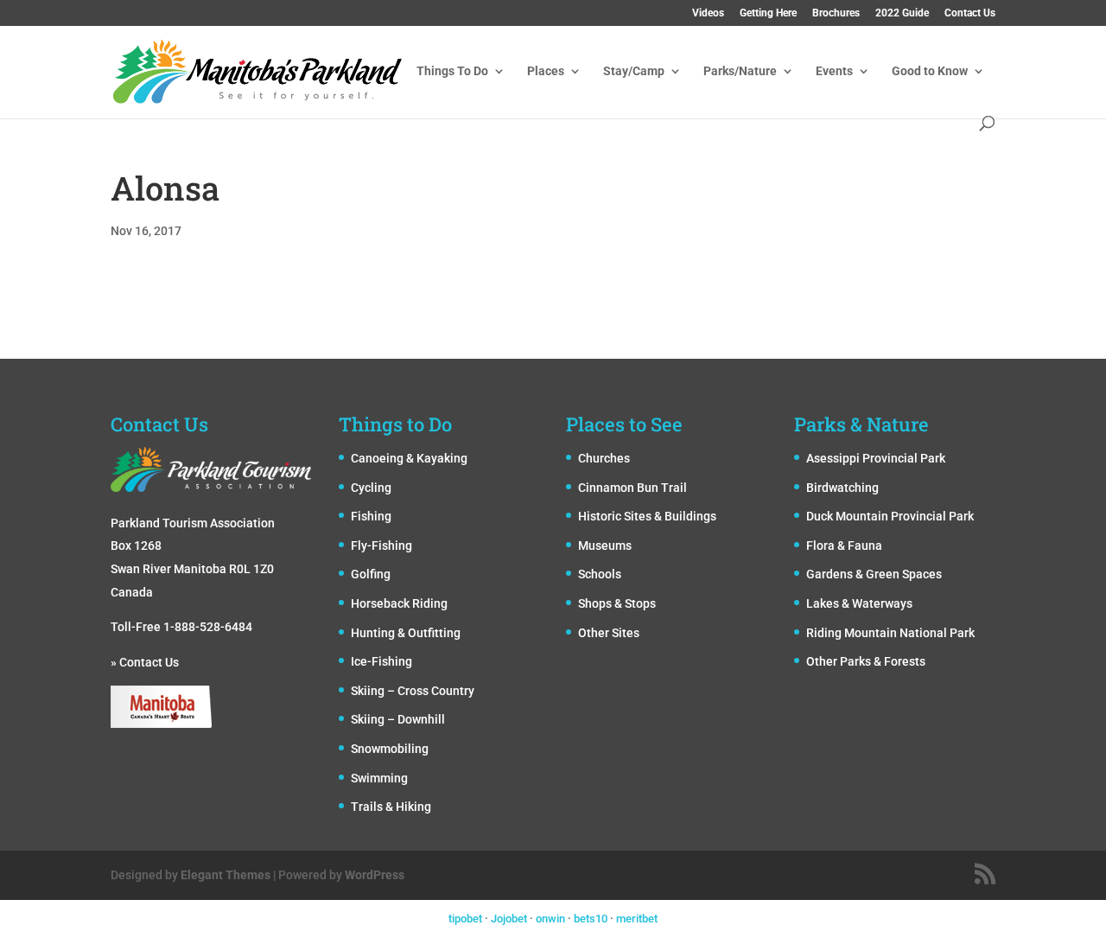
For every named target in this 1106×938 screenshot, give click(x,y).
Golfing (371, 574)
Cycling (371, 488)
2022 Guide (902, 13)
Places (545, 71)
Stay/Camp (633, 71)
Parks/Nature (740, 71)
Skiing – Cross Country (412, 691)
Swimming (379, 778)
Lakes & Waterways (859, 603)
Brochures (836, 13)
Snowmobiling (390, 749)
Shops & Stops (617, 603)
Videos (708, 13)
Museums (605, 545)
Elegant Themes (225, 875)
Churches (604, 458)
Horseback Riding (399, 603)
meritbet (637, 918)
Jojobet (509, 918)
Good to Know (930, 71)
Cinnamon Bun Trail (632, 488)
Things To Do (452, 71)
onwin (550, 918)
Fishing (371, 516)
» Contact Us (145, 662)
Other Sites (608, 633)
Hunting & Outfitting (406, 633)
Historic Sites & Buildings (647, 516)
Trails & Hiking (391, 807)
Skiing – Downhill (398, 719)
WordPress (374, 875)
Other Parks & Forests (865, 661)
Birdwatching (842, 488)
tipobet (465, 918)
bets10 (590, 918)
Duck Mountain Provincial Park (890, 516)
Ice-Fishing (381, 661)
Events (834, 71)
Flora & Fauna (844, 545)
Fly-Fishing (381, 545)
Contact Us (969, 13)
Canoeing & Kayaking (409, 458)
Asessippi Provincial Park (875, 458)
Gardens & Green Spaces (874, 574)
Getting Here (768, 13)
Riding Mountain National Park (890, 633)
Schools (599, 574)
